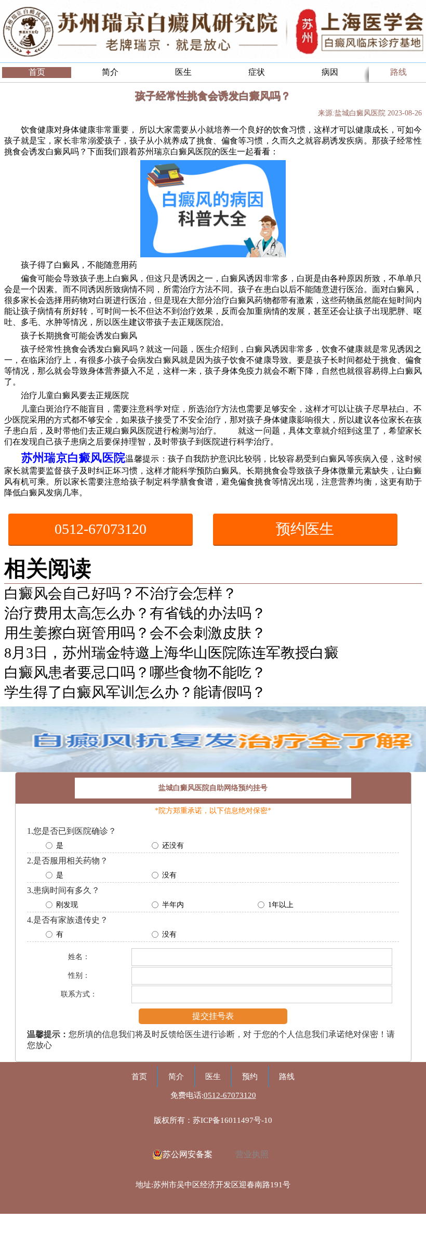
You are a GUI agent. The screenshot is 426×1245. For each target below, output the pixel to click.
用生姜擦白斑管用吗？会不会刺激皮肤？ (135, 633)
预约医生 (305, 529)
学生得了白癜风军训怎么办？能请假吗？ (135, 692)
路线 (398, 72)
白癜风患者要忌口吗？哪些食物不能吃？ (135, 672)
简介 (110, 72)
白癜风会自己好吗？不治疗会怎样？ (120, 593)
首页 (37, 72)
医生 (183, 72)
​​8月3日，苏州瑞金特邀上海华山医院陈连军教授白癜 (171, 653)
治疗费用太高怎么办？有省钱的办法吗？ (135, 613)
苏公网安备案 (187, 1154)
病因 (330, 72)
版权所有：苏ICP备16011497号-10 (213, 1120)
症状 (256, 72)
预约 (250, 1076)
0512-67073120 (101, 529)
